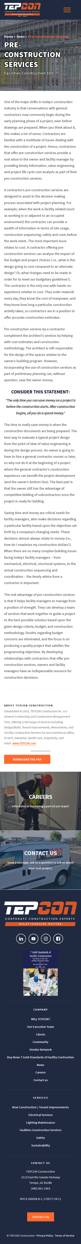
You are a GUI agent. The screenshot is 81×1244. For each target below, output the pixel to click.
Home (8, 36)
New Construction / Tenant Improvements (40, 1107)
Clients (40, 1034)
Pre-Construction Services (48, 36)
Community (40, 1042)
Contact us (40, 1080)
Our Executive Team (40, 1027)
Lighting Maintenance (40, 1122)
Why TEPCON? (40, 1019)
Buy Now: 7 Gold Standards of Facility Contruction (40, 1057)
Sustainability (40, 1145)
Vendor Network (40, 1049)
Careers (40, 1072)
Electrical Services (41, 1115)
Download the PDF (27, 759)
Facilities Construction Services (40, 1130)
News (21, 36)
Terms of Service (64, 1235)
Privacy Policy (45, 1235)
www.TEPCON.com (24, 743)
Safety (40, 1138)
